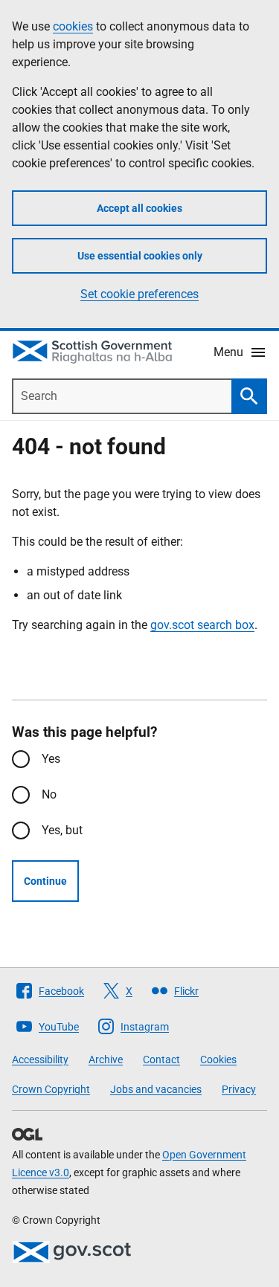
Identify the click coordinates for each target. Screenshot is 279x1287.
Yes (51, 759)
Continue (45, 881)
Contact (161, 1059)
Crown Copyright (51, 1089)
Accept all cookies (139, 208)
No (49, 794)
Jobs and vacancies (156, 1089)
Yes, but (62, 830)
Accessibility (40, 1059)
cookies (73, 26)
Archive (106, 1059)
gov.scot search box (202, 625)
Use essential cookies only (139, 256)
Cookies (218, 1059)
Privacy (239, 1089)
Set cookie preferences (139, 294)
